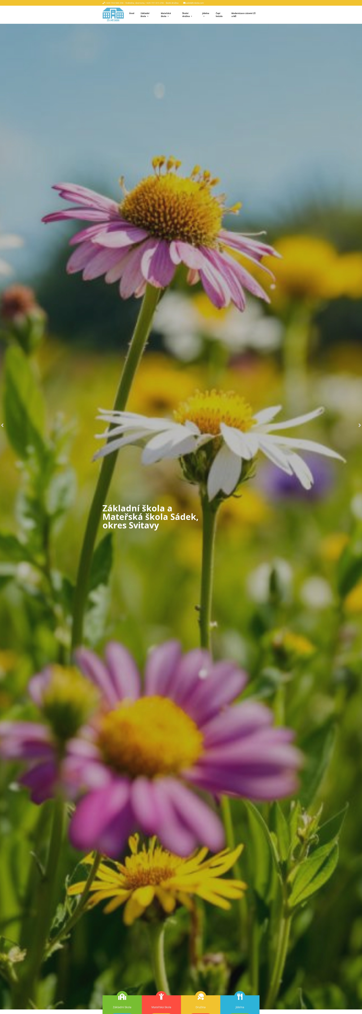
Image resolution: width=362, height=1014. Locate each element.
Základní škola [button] (145, 15)
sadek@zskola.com (194, 2)
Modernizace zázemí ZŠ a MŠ (243, 15)
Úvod (131, 13)
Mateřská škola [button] (166, 15)
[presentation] (2, 425)
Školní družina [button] (186, 15)
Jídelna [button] (205, 13)
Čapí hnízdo (219, 15)
